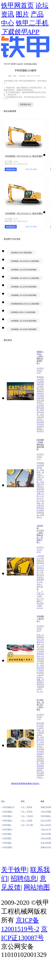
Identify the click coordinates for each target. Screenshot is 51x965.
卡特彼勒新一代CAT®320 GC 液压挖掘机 (24, 156)
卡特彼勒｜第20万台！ (31, 821)
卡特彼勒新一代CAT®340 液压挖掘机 (23, 321)
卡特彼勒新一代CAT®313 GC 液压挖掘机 (25, 278)
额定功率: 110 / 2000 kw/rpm (16, 164)
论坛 (42, 5)
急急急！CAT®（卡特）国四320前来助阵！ (31, 807)
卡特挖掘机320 (8, 807)
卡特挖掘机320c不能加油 (8, 821)
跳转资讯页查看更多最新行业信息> (25, 784)
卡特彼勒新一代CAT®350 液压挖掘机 (23, 295)
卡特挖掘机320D (8, 812)
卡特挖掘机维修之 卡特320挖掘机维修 (8, 825)
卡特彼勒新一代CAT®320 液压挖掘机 (23, 286)
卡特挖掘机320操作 (30, 64)
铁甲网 (13, 64)
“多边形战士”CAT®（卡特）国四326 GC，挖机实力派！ (31, 816)
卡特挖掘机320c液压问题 (8, 816)
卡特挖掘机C (7, 847)
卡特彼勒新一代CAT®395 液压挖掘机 (23, 329)
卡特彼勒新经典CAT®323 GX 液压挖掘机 (25, 304)
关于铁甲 (14, 869)
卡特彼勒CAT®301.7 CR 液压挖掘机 (23, 312)
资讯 (7, 14)
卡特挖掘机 (7, 834)
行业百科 (19, 64)
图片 (22, 14)
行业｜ (23, 807)
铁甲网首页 (17, 5)
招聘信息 (24, 878)
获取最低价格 (10, 169)
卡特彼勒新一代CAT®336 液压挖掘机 (23, 269)
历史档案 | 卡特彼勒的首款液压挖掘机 (31, 812)
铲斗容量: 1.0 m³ (11, 161)
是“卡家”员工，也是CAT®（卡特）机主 (31, 825)
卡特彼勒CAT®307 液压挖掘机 (21, 252)
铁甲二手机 (32, 23)
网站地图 (37, 887)
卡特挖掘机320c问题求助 (8, 829)
